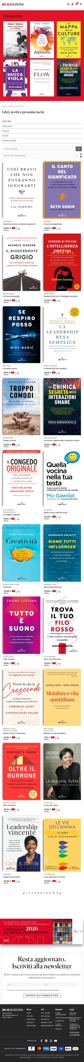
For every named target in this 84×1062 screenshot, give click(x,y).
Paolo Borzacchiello (50, 438)
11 (57, 893)
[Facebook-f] (41, 1041)
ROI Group (45, 1016)
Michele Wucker (9, 294)
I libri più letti (12, 16)
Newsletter (46, 1022)
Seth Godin (47, 221)
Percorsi (31, 1019)
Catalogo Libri (12, 106)
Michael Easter (8, 438)
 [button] (18, 229)
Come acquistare (60, 1014)
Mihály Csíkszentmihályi (11, 584)
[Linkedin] (46, 1041)
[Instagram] (51, 1041)
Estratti (30, 1022)
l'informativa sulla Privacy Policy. (49, 990)
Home (4, 106)
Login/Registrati (60, 1018)
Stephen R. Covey (9, 728)
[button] (68, 4)
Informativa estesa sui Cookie (75, 1019)
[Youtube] (55, 1041)
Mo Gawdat (48, 510)
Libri (29, 1013)
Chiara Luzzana (8, 656)
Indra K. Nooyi (48, 803)
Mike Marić (7, 366)
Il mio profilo (59, 1025)
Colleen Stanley (49, 294)
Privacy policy (73, 1014)
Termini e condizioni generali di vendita (75, 1026)
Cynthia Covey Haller (10, 731)
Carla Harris (7, 874)
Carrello (59, 1021)
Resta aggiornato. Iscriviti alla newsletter (42, 962)
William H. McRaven (51, 366)
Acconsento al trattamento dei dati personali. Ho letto (33, 990)
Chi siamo (45, 1013)
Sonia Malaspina (8, 510)
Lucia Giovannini (49, 874)
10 (53, 893)
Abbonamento (46, 1025)
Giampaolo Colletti (50, 584)
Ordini (58, 1029)
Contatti (45, 1019)
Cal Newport (7, 221)
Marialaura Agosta (9, 512)
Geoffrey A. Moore (9, 803)
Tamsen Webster (49, 656)
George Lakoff (49, 731)
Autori (30, 1016)
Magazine (31, 1025)
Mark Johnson (48, 728)
